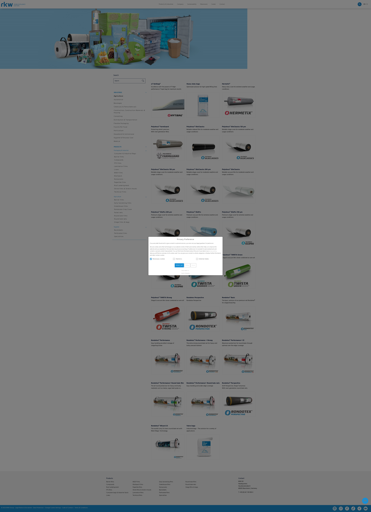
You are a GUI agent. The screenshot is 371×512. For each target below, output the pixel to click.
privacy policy (213, 251)
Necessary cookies (159, 259)
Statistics (179, 259)
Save (193, 265)
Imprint (182, 273)
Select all (179, 265)
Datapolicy (187, 273)
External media (204, 259)
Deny (187, 265)
